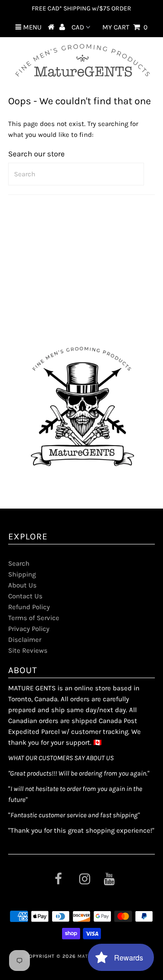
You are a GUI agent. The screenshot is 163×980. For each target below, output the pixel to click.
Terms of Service (33, 618)
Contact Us (25, 596)
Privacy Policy (28, 629)
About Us (22, 585)
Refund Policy (29, 607)
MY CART (125, 27)
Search (18, 563)
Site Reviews (28, 650)
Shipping (22, 574)
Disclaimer (24, 640)
